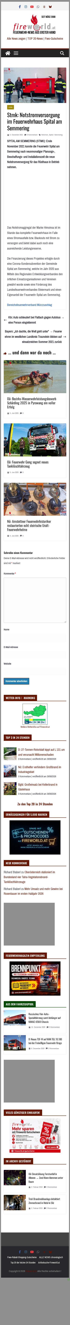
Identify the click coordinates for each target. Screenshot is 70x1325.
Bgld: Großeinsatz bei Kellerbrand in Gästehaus (37, 787)
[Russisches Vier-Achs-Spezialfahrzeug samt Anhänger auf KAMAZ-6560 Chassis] (15, 1021)
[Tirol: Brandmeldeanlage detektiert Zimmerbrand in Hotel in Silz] (15, 1204)
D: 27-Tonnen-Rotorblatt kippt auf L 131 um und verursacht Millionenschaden (41, 752)
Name (6, 629)
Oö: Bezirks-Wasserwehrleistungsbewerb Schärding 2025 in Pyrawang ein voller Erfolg (31, 402)
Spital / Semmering (56, 134)
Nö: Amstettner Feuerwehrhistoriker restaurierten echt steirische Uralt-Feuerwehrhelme (29, 525)
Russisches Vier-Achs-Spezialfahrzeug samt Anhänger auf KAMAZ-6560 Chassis (45, 1018)
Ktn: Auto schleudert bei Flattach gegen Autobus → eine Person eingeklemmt (36, 320)
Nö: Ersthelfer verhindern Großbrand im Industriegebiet (39, 769)
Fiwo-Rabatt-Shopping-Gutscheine (22, 1257)
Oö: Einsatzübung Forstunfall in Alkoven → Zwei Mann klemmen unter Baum (46, 1177)
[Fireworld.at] (8, 53)
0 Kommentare (32, 134)
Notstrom (44, 134)
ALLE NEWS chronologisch (51, 1257)
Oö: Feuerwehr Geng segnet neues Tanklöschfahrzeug (27, 464)
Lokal (10, 107)
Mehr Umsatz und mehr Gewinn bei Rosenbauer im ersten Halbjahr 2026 (33, 891)
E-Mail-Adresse (11, 647)
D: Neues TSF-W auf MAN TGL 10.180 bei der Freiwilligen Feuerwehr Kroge (45, 1041)
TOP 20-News (35, 38)
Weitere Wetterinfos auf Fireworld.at (35, 727)
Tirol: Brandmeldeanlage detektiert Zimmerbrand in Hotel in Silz (44, 1201)
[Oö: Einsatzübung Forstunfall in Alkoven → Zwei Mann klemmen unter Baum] (15, 1181)
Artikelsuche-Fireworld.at (49, 1263)
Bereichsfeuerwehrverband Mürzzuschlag (29, 305)
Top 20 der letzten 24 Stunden (23, 1263)
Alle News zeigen (16, 38)
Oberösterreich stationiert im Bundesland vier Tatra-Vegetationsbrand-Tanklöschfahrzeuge (29, 877)
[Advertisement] (29, 924)
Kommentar (10, 573)
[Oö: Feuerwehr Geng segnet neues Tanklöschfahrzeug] (35, 426)
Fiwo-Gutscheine (54, 38)
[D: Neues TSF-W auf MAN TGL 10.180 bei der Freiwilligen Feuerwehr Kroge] (15, 1044)
